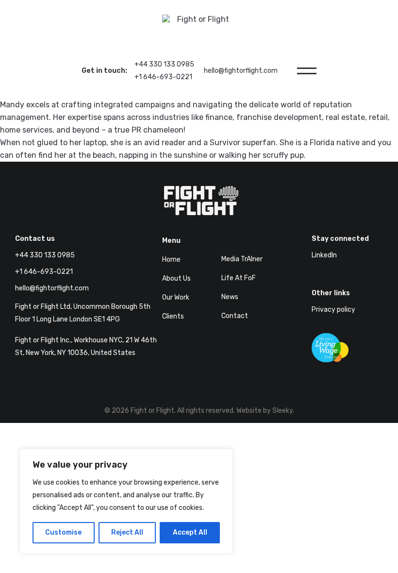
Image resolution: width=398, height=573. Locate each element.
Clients (173, 316)
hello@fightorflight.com (241, 71)
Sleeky (282, 410)
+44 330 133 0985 (164, 64)
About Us (176, 278)
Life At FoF (238, 278)
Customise (63, 532)
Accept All (190, 532)
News (229, 297)
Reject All (127, 532)
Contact (234, 316)
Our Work (175, 297)
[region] (126, 501)
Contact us (35, 239)
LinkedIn (324, 255)
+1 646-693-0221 (163, 77)
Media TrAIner (242, 259)
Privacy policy (333, 309)
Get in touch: (104, 71)
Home (171, 259)
